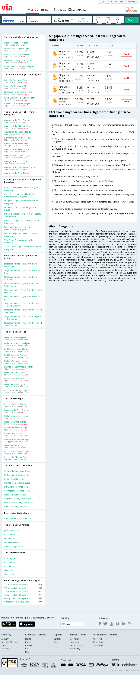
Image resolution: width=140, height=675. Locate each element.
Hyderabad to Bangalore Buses (18, 475)
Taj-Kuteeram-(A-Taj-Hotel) (101, 181)
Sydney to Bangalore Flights (17, 86)
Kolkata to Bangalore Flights (17, 54)
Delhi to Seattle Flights (14, 372)
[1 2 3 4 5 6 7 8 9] (98, 22)
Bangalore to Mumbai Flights (17, 439)
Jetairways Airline (11, 530)
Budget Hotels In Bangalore (23, 601)
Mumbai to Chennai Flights (16, 457)
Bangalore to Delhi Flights (16, 410)
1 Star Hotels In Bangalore (23, 595)
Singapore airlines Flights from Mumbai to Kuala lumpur (21, 304)
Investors (5, 648)
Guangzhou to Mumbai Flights (17, 126)
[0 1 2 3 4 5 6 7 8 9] (108, 22)
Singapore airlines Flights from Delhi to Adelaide (22, 278)
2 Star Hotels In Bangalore (23, 591)
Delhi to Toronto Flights (15, 337)
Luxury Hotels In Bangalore (23, 598)
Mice (27, 652)
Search (131, 20)
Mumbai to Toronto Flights (16, 378)
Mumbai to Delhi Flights (15, 404)
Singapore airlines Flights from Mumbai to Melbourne (21, 284)
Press (3, 645)
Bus (27, 648)
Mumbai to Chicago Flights (16, 390)
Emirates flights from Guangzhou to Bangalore (20, 208)
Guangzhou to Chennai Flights (17, 137)
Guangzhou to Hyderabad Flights (19, 149)
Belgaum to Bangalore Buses (17, 498)
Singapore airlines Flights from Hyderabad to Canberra (23, 311)
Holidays (29, 645)
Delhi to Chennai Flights (15, 445)
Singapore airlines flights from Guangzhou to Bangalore (18, 228)
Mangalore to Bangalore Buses (18, 486)
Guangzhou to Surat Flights (16, 173)
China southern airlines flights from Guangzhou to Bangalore (20, 195)
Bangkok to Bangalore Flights (17, 103)
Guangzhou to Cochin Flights (17, 155)
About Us (5, 639)
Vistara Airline (10, 570)
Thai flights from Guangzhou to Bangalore (18, 241)
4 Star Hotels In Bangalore (23, 584)
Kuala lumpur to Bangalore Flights (20, 97)
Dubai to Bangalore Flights (16, 80)
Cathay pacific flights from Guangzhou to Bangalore (23, 188)
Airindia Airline (10, 534)
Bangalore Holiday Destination (17, 518)
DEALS (103, 2)
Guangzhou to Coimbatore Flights (19, 167)
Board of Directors (9, 642)
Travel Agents (99, 642)
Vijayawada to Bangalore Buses (18, 502)
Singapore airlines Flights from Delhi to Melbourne (22, 265)
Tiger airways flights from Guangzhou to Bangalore (22, 248)
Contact (57, 639)
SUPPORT (132, 2)
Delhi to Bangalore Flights (16, 42)
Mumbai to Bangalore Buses (17, 483)
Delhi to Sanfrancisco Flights (17, 343)
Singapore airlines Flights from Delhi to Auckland (22, 297)
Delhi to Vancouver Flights (16, 349)
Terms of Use (75, 645)
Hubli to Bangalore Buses (15, 494)
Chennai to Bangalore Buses (17, 471)
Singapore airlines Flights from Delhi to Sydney (22, 271)
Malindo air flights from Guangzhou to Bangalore (22, 221)
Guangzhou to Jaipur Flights (16, 161)
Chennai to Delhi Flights (15, 433)
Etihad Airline (10, 538)
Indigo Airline (10, 566)
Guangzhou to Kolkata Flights (17, 132)
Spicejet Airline (10, 574)
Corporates (98, 645)
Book (126, 54)
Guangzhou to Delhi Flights (16, 120)
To (29, 18)
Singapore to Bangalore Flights (18, 92)
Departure (57, 18)
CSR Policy (74, 639)
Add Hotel (97, 639)
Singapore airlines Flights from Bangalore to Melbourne (22, 317)
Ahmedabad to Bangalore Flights (19, 66)
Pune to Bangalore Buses (15, 479)
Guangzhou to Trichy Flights (17, 143)
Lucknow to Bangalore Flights (17, 60)
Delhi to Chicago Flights (15, 355)
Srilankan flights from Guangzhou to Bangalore (20, 234)
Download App (117, 2)
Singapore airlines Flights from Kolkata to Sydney (23, 291)
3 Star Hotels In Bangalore (23, 588)
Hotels (28, 642)
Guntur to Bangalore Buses (16, 506)
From (5, 18)
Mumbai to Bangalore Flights (17, 48)
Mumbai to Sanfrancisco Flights (18, 366)
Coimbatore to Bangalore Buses (18, 490)
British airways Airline (13, 546)
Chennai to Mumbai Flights (16, 427)
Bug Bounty (74, 648)
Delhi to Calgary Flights (14, 384)
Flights (28, 639)
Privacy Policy (75, 642)
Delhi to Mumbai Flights (15, 421)
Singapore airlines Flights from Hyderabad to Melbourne (23, 324)
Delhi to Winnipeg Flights (15, 361)
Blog (56, 642)
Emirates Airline (11, 542)
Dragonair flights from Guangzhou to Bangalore (21, 202)
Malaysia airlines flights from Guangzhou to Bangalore (22, 215)
